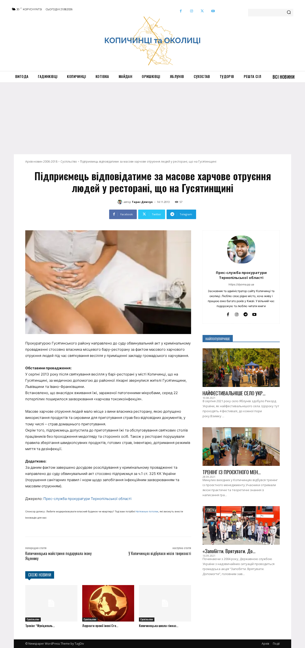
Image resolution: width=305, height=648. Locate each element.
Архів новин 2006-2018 (41, 161)
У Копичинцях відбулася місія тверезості (159, 553)
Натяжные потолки (147, 511)
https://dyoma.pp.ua (241, 284)
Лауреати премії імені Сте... (100, 625)
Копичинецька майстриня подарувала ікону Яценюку (58, 555)
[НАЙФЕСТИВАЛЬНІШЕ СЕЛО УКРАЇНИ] (241, 367)
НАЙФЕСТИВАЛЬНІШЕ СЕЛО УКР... (234, 393)
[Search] (288, 12)
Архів (265, 644)
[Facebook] (181, 11)
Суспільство (69, 161)
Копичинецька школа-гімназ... (158, 625)
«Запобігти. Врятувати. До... (229, 551)
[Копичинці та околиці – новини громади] (152, 40)
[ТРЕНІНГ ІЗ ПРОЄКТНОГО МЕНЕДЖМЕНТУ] (241, 446)
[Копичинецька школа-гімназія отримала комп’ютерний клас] (165, 603)
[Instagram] (191, 11)
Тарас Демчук (142, 202)
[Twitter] (202, 11)
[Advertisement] (152, 118)
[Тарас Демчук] (120, 202)
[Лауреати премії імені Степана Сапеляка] (108, 603)
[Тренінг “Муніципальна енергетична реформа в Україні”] (51, 603)
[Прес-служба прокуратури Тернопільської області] (241, 249)
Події (276, 644)
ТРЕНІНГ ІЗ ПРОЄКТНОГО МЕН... (232, 472)
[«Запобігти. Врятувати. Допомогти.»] (241, 525)
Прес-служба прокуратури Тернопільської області (87, 498)
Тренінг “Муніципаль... (40, 625)
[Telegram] (246, 314)
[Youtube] (213, 11)
